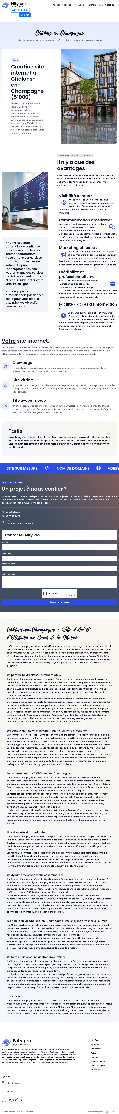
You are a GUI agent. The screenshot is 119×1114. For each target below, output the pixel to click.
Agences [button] (66, 5)
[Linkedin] (10, 1100)
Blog (100, 5)
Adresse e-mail (8, 564)
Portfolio (92, 5)
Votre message (8, 574)
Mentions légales (98, 1065)
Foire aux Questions (99, 1061)
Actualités (95, 1053)
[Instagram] (21, 1100)
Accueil (56, 5)
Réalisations (96, 1049)
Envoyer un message (59, 602)
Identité (5, 542)
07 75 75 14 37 (21, 10)
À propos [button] (110, 5)
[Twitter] (15, 1100)
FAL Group (112, 1111)
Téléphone (6, 553)
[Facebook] (4, 1100)
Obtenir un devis (98, 1070)
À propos (95, 1044)
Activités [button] (79, 5)
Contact (25, 14)
